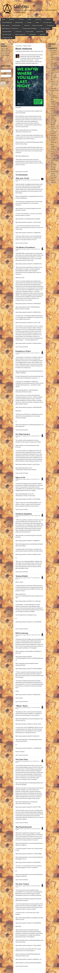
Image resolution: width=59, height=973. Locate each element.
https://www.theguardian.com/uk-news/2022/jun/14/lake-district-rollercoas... (26, 468)
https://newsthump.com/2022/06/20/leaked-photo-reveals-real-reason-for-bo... (28, 955)
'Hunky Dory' (38, 19)
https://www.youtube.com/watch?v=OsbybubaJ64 (27, 694)
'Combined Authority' (7, 37)
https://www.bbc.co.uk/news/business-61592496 (27, 219)
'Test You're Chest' (6, 34)
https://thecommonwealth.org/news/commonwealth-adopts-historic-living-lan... (28, 899)
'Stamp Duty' (54, 58)
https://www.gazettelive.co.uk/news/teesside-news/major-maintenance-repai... (26, 391)
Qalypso (21, 6)
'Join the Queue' (29, 31)
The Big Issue (49, 25)
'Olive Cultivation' (53, 131)
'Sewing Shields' (21, 576)
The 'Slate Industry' (22, 434)
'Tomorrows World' (6, 31)
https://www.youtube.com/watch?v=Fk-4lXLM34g (27, 499)
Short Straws (32, 34)
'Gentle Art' (11, 19)
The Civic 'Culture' (22, 884)
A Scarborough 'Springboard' (29, 28)
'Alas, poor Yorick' (22, 178)
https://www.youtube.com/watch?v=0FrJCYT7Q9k (28, 807)
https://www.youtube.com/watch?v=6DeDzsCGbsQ (28, 343)
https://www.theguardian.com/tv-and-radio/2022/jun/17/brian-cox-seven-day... (25, 494)
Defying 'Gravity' (18, 22)
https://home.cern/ (19, 277)
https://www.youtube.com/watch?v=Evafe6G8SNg (28, 923)
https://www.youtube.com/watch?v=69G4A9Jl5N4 (28, 862)
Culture (28, 19)
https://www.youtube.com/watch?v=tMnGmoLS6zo (28, 554)
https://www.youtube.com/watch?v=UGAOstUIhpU (28, 303)
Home (3, 19)
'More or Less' (53, 152)
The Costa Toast (21, 759)
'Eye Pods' (53, 63)
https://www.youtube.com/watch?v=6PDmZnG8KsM (28, 668)
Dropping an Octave (23, 351)
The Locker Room (47, 22)
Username (4, 69)
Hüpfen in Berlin (27, 46)
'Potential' (53, 159)
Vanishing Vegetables (23, 514)
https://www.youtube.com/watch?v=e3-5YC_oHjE (27, 322)
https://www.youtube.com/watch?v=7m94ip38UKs (28, 232)
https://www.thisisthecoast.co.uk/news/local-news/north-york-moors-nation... (26, 802)
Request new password (4, 79)
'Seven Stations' (53, 109)
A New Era (27, 25)
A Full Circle (18, 31)
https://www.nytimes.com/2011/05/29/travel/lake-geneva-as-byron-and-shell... (27, 308)
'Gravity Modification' (7, 22)
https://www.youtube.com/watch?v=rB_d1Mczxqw (28, 601)
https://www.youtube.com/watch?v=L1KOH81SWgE (28, 853)
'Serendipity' (54, 171)
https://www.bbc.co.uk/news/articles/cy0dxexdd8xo (28, 962)
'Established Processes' (54, 138)
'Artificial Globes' (53, 69)
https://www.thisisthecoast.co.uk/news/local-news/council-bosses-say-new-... (26, 131)
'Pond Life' (20, 19)
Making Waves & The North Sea (9, 28)
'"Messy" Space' (21, 706)
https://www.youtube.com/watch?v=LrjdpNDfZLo (27, 540)
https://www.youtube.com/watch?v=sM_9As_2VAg (28, 724)
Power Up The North (37, 25)
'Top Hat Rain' (53, 165)
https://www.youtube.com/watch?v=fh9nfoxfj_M (27, 736)
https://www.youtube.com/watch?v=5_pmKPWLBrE (28, 622)
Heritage (28, 22)
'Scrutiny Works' (53, 123)
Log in (17, 171)
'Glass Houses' (6, 25)
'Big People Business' (23, 827)
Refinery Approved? (19, 34)
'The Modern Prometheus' (25, 247)
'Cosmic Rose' (39, 31)
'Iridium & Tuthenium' (53, 82)
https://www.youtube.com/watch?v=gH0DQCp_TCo (28, 959)
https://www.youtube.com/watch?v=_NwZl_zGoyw (28, 222)
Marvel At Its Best (45, 28)
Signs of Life (20, 477)
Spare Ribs (41, 34)
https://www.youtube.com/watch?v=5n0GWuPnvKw (28, 264)
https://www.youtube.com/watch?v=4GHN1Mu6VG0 (28, 407)
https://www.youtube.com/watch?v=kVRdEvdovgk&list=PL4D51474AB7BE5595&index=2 (29, 658)
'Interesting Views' (53, 116)
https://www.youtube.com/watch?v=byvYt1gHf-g (27, 464)
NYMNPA (47, 19)
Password (4, 74)
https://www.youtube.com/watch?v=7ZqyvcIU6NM (28, 945)
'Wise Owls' (54, 88)
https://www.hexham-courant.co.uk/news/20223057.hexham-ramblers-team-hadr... (29, 595)
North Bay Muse (15, 25)
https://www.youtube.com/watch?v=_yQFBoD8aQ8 (28, 748)
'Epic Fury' (53, 76)
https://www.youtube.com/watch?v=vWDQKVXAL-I (28, 312)
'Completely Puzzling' (54, 51)
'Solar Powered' (53, 145)
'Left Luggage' (53, 95)
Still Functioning (21, 633)
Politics (36, 22)
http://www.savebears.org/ (22, 156)
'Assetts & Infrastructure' (54, 102)
